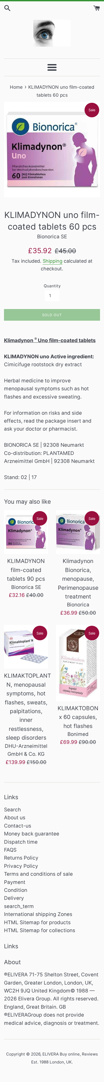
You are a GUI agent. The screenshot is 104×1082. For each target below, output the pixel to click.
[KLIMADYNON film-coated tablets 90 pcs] (26, 532)
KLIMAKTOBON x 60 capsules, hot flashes (78, 717)
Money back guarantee (31, 834)
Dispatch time (21, 842)
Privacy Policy (21, 866)
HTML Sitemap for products (37, 922)
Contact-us (17, 826)
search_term (19, 906)
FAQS (10, 850)
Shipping (52, 261)
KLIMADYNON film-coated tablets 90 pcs (26, 570)
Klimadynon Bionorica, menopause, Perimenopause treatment (78, 579)
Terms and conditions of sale (38, 874)
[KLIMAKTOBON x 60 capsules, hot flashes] (78, 663)
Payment (14, 882)
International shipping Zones (38, 914)
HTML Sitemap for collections (39, 930)
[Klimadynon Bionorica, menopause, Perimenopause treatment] (78, 532)
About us (14, 818)
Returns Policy (21, 858)
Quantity (52, 285)
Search (12, 810)
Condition (15, 890)
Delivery (14, 898)
